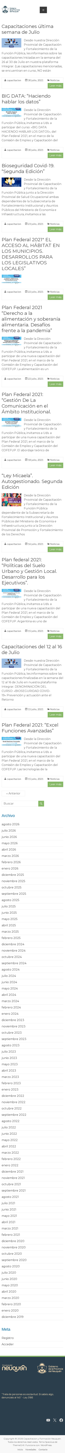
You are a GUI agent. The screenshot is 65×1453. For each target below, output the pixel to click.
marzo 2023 (10, 1077)
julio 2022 (9, 1127)
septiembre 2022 (14, 1114)
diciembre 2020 (13, 1241)
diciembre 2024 (13, 944)
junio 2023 (9, 1058)
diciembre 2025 (13, 875)
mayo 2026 (10, 843)
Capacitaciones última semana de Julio (27, 29)
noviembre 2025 (13, 881)
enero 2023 (10, 1089)
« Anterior (13, 793)
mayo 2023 (10, 1064)
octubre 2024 (12, 957)
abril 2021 (8, 1222)
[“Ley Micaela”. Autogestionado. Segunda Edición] (11, 495)
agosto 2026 (10, 824)
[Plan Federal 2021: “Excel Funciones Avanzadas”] (11, 738)
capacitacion (14, 80)
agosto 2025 (10, 900)
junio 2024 (9, 982)
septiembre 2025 (14, 893)
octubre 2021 (11, 1184)
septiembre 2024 (14, 963)
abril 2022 (9, 1146)
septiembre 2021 (14, 1190)
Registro (8, 1338)
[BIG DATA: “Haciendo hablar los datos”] (11, 109)
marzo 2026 (10, 856)
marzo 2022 (10, 1152)
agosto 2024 (11, 969)
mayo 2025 (10, 919)
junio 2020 (9, 1279)
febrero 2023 (11, 1083)
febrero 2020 (11, 1304)
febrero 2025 (11, 938)
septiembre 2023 (14, 1039)
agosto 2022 (11, 1121)
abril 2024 (9, 995)
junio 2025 (9, 912)
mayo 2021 (9, 1216)
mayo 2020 (10, 1285)
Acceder (8, 1344)
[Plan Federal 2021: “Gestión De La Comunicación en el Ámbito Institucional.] (11, 419)
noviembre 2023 (13, 1026)
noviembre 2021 (13, 1178)
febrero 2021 (11, 1234)
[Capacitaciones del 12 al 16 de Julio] (11, 660)
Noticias (55, 80)
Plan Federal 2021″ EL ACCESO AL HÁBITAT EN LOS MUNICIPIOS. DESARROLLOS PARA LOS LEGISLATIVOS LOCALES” (31, 254)
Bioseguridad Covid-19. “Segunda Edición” (28, 168)
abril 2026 (9, 849)
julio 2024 (9, 976)
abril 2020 (9, 1291)
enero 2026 (10, 868)
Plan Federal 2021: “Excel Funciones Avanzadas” (30, 728)
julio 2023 (9, 1051)
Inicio (20, 1449)
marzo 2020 (10, 1298)
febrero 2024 (11, 1007)
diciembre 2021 (12, 1171)
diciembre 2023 (13, 1020)
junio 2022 (9, 1133)
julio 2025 (9, 906)
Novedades (30, 1449)
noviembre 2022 (13, 1102)
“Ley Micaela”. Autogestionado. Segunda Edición (32, 481)
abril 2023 (9, 1070)
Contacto (43, 1449)
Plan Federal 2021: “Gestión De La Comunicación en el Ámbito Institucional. (26, 403)
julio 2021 (8, 1203)
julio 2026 (9, 830)
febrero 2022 (11, 1159)
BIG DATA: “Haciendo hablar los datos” (26, 99)
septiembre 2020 (14, 1260)
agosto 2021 (10, 1197)
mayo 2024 (10, 988)
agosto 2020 (11, 1266)
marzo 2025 (10, 931)
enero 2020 (10, 1310)
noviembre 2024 (13, 950)
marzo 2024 (10, 1001)
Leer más (55, 85)
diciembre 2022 (13, 1096)
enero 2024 (10, 1013)
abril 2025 (9, 925)
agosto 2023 (11, 1045)
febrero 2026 (11, 862)
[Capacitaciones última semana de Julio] (11, 40)
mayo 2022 (10, 1140)
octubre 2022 (12, 1108)
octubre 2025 (11, 887)
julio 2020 (9, 1272)
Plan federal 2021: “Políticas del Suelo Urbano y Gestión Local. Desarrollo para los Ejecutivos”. (29, 571)
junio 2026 (9, 837)
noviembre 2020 (14, 1247)
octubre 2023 (12, 1032)
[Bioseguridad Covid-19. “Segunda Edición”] (11, 179)
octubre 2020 (12, 1253)
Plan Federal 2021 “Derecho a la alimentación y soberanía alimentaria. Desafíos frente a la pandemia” (31, 319)
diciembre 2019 (12, 1317)
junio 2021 (9, 1209)
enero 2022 (10, 1165)
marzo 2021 (10, 1228)
